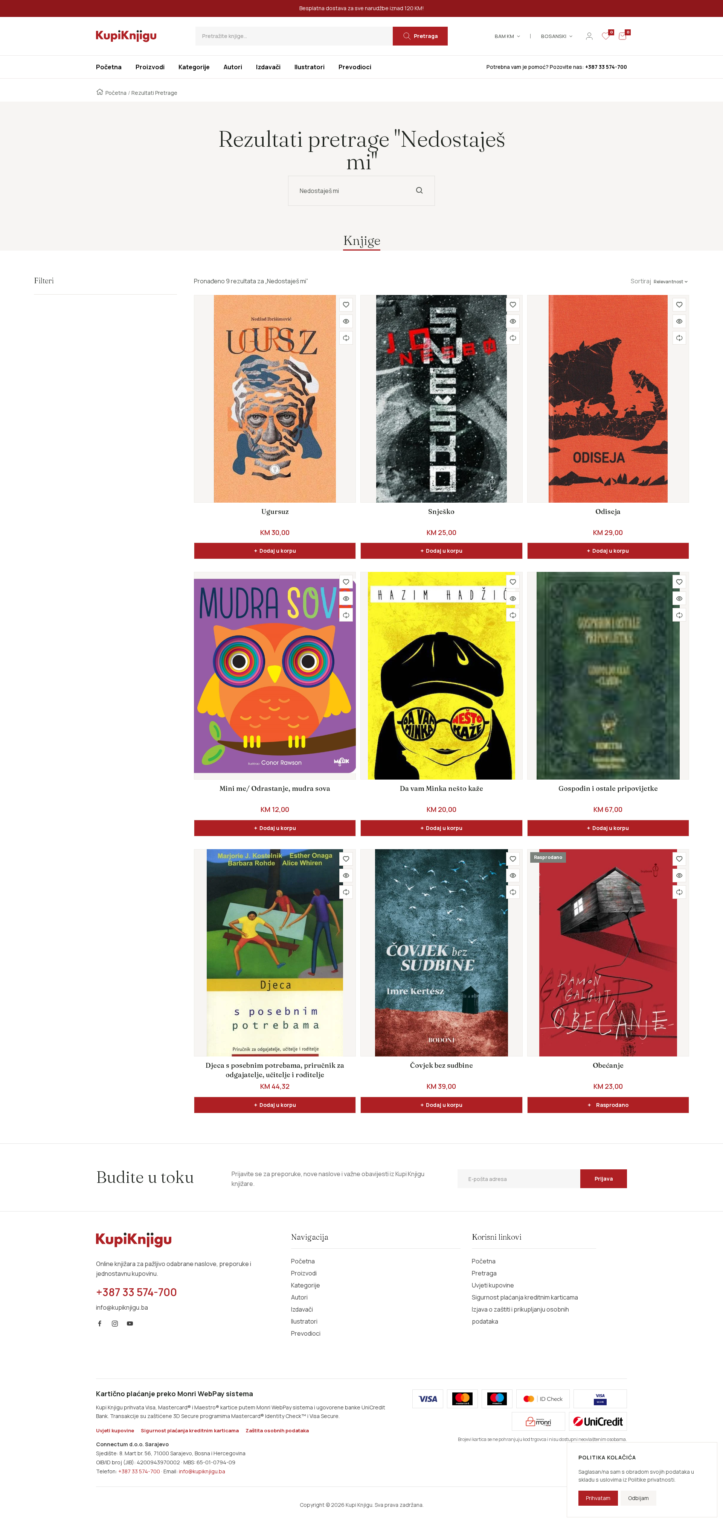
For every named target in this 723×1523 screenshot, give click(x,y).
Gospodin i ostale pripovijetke (608, 788)
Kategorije (305, 1285)
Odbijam (638, 1498)
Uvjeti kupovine (493, 1285)
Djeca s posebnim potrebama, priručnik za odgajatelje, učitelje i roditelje (275, 1070)
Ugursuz (275, 511)
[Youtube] (130, 1323)
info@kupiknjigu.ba (202, 1471)
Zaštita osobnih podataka (277, 1430)
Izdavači (302, 1309)
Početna (116, 92)
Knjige (361, 240)
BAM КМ (504, 36)
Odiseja (608, 511)
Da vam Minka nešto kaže (441, 788)
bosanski (553, 36)
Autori (299, 1297)
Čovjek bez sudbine (441, 1065)
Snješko (441, 511)
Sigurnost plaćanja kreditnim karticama (525, 1297)
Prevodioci (305, 1333)
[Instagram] (115, 1323)
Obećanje (608, 1065)
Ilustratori (304, 1321)
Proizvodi (304, 1273)
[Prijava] (589, 36)
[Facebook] (100, 1323)
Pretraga (484, 1273)
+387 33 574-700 (139, 1471)
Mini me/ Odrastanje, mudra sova (275, 788)
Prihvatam (598, 1498)
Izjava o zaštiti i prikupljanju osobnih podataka (520, 1315)
